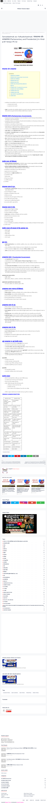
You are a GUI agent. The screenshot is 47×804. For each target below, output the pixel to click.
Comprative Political (8, 32)
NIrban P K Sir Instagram (5, 797)
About (27, 800)
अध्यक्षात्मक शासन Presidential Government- (19, 87)
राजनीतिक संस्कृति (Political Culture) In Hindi (15, 764)
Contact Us (32, 800)
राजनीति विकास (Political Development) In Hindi (15, 753)
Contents (11, 73)
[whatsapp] (42, 5)
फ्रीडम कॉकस (24, 567)
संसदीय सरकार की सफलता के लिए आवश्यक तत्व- (19, 83)
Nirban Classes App (4, 794)
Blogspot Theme (8, 802)
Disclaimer (37, 800)
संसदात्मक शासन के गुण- (15, 80)
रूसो (24, 575)
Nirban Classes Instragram (28, 796)
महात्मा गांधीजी (24, 569)
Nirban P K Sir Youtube (16, 3)
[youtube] (32, 502)
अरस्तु (24, 545)
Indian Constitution (24, 592)
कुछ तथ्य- (12, 85)
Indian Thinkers (24, 594)
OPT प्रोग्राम (24, 601)
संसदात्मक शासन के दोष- (15, 82)
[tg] (6, 506)
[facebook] (38, 5)
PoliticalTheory (24, 603)
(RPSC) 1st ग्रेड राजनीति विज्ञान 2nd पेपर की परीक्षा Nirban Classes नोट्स (24, 541)
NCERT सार (24, 597)
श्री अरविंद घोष (24, 579)
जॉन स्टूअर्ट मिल (24, 560)
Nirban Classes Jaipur (23, 9)
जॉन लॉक (24, 558)
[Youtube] (15, 506)
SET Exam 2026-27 (24, 608)
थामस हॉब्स (24, 562)
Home (24, 800)
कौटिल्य (24, 552)
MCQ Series (24, 596)
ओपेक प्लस (24, 548)
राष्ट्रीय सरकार (13, 95)
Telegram (2, 796)
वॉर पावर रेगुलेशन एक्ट (24, 577)
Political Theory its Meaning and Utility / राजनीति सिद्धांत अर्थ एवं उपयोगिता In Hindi (21, 748)
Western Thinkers (36, 692)
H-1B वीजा (24, 588)
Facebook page (4, 793)
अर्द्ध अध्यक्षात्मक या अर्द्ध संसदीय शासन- (17, 94)
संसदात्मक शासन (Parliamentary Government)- (20, 77)
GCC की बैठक (24, 586)
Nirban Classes (15, 469)
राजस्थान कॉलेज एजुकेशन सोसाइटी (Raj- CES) (24, 573)
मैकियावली (24, 571)
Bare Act (24, 581)
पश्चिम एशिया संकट (24, 564)
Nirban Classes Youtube (7, 3)
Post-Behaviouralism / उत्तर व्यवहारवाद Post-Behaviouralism (18, 759)
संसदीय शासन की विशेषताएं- (15, 78)
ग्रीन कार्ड (24, 554)
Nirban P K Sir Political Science (29, 794)
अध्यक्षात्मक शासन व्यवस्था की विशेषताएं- (17, 89)
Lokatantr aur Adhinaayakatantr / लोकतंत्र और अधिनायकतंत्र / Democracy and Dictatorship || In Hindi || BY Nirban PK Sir (38, 489)
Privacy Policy (43, 800)
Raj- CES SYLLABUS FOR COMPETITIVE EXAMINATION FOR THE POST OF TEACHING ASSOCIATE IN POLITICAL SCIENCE (23, 606)
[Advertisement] (23, 21)
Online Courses (3, 773)
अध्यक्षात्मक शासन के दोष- (15, 92)
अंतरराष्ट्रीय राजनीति (24, 543)
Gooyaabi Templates (20, 802)
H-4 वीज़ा (24, 590)
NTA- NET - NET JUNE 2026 (24, 599)
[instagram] (40, 5)
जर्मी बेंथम (24, 556)
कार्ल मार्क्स (24, 550)
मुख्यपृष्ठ (3, 32)
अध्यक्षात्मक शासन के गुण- (15, 90)
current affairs (24, 584)
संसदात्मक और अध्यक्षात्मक (15, 75)
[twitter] (15, 502)
